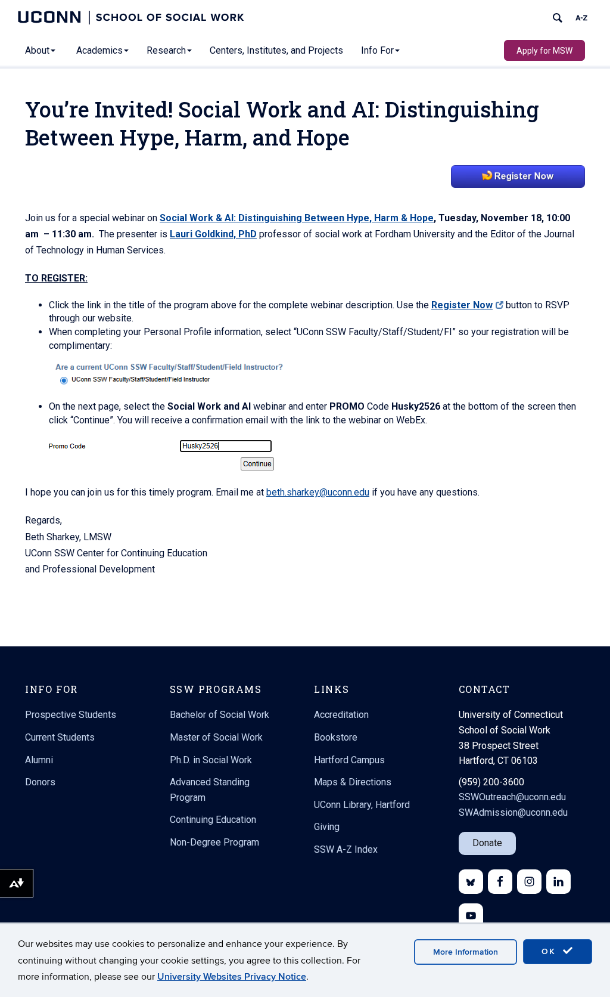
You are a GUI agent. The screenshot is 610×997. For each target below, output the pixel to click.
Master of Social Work (216, 737)
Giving (327, 826)
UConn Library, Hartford (362, 804)
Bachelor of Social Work (219, 714)
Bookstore (335, 737)
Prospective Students (70, 714)
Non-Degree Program (214, 842)
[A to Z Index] (581, 17)
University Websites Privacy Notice (231, 977)
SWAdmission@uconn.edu (513, 812)
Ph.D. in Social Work (211, 760)
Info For (377, 50)
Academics (99, 50)
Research (166, 50)
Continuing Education (213, 819)
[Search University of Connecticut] (557, 17)
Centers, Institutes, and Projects (276, 50)
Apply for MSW (544, 50)
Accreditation (341, 714)
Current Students (60, 737)
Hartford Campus (349, 760)
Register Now (462, 305)
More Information (465, 952)
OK (550, 951)
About (37, 50)
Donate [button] (487, 843)
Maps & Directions (352, 782)
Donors (40, 782)
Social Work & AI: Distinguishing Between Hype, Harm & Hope (297, 218)
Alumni (39, 760)
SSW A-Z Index (346, 849)
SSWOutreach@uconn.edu (512, 797)
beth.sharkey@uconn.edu (317, 492)
